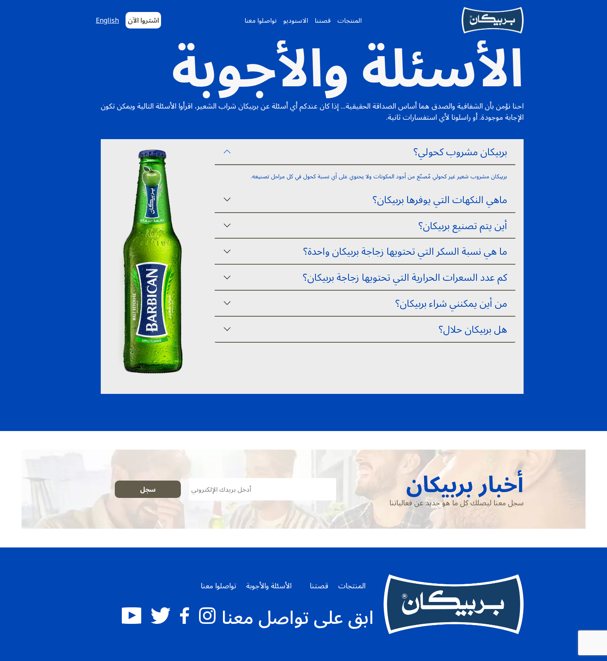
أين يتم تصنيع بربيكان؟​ (462, 225)
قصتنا (323, 20)
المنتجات (349, 20)
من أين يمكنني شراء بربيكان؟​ (451, 303)
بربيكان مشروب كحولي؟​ (460, 151)
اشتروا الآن (143, 20)
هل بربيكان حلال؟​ (473, 329)
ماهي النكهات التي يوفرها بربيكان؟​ (439, 199)
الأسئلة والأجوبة (269, 585)
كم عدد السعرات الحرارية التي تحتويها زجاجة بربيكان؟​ (405, 277)
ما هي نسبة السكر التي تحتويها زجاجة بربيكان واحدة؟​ (405, 251)
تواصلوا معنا (260, 20)
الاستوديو (295, 20)
